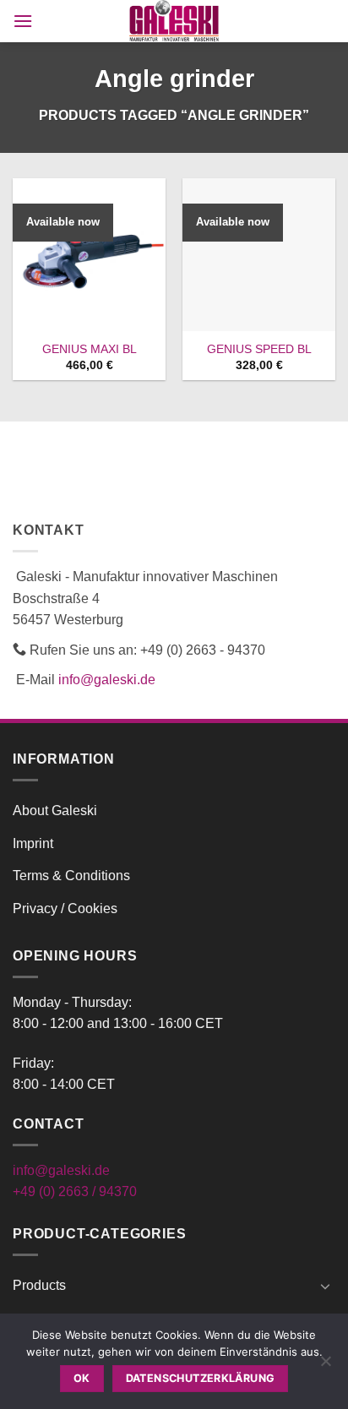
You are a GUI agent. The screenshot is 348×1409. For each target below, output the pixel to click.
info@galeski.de (106, 679)
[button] (23, 20)
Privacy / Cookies (65, 908)
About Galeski (55, 810)
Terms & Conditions (71, 875)
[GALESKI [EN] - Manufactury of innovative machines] (174, 21)
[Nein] (325, 1365)
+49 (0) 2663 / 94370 (75, 1191)
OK (81, 1378)
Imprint (33, 843)
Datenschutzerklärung (200, 1378)
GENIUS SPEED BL (259, 349)
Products (39, 1285)
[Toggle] (325, 1286)
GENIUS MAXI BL (89, 349)
